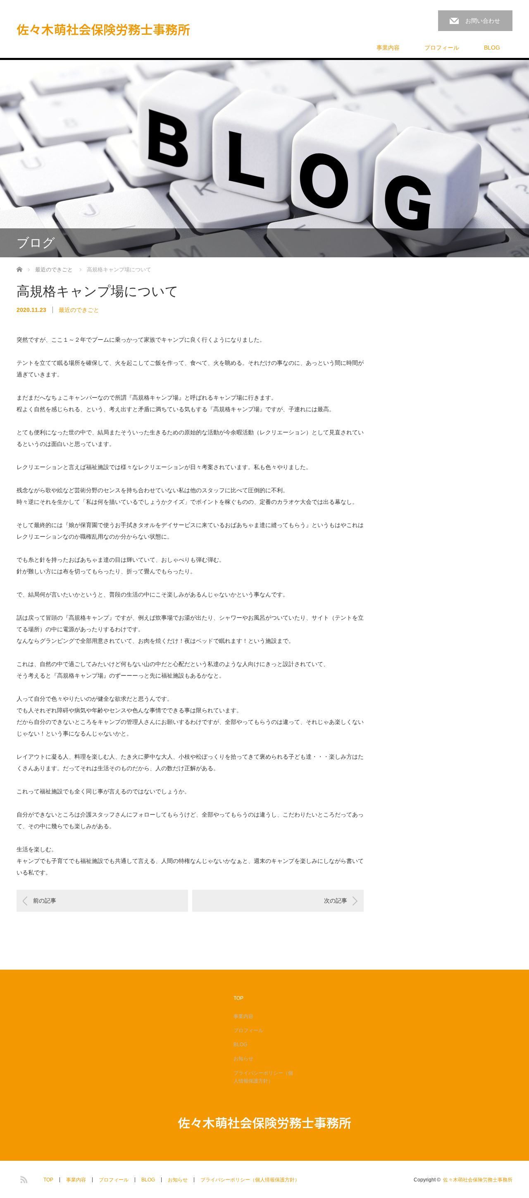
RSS (23, 1178)
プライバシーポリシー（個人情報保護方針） (263, 1077)
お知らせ (243, 1058)
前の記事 (44, 900)
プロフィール (441, 47)
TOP (238, 998)
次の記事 (335, 900)
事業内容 (388, 47)
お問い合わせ (482, 20)
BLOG (492, 47)
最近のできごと (79, 310)
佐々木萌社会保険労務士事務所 (103, 29)
